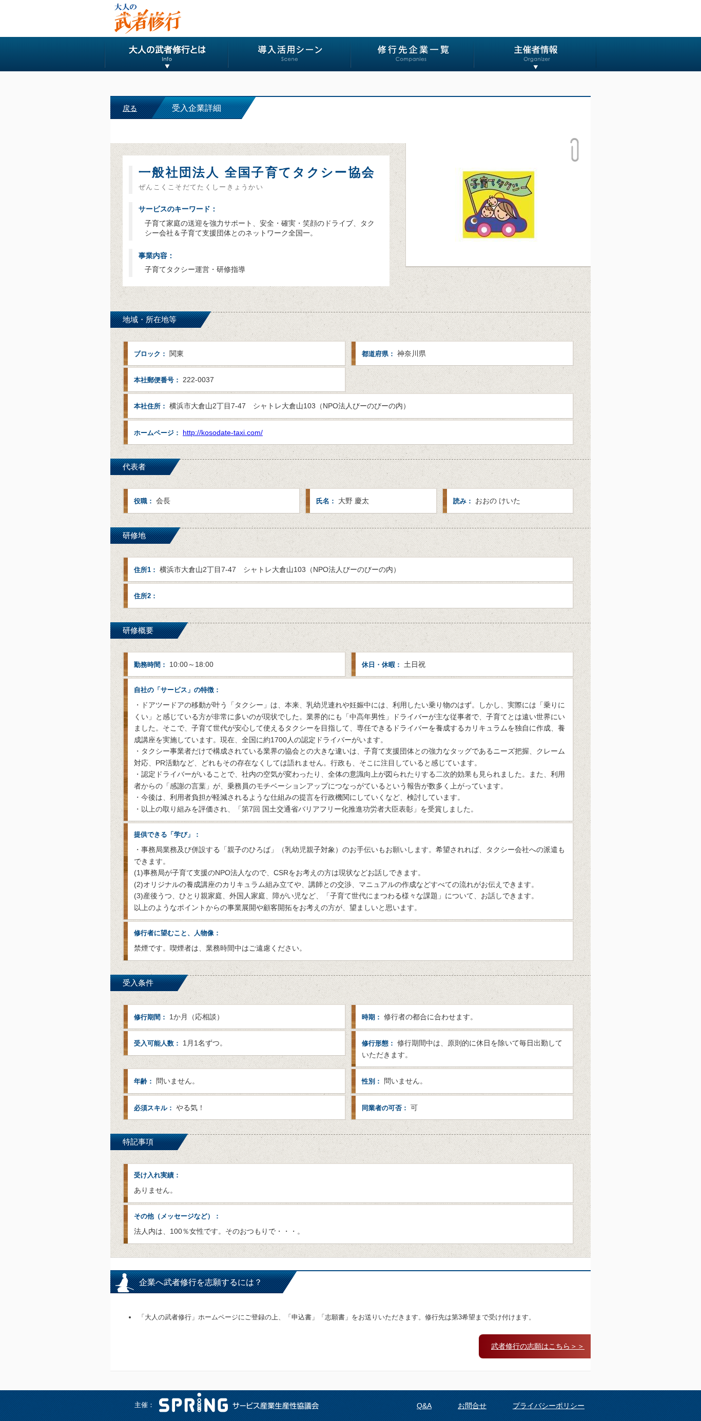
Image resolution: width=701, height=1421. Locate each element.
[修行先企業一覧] (412, 54)
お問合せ (472, 1406)
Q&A (424, 1406)
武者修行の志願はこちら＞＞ (538, 1346)
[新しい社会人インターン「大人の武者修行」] (147, 18)
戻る (130, 108)
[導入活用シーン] (289, 54)
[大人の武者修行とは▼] (166, 54)
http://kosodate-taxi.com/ (223, 432)
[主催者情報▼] (535, 54)
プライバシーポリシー (549, 1406)
